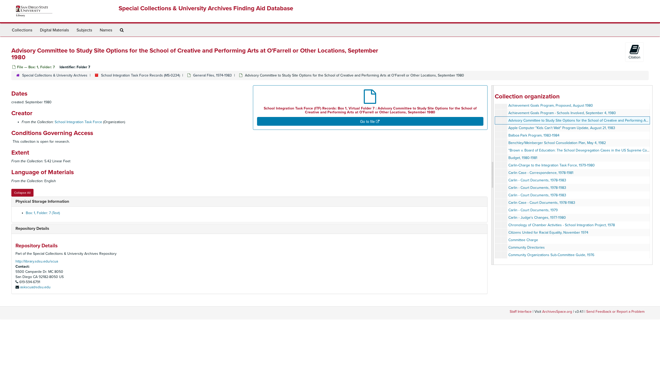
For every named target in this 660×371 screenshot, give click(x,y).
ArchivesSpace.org (557, 311)
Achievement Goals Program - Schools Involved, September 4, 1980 (562, 113)
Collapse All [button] (22, 193)
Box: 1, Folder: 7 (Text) (43, 213)
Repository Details (32, 228)
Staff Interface (521, 311)
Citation (634, 57)
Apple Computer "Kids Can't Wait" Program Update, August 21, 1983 (561, 128)
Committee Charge (523, 240)
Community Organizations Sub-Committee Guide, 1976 (551, 255)
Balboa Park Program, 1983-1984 (533, 135)
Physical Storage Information (42, 201)
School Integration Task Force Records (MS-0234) (140, 75)
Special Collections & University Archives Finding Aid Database (206, 8)
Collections (22, 30)
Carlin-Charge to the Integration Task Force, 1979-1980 (551, 165)
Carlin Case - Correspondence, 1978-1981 (540, 173)
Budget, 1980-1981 (522, 158)
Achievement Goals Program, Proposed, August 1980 (550, 105)
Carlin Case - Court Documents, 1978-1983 (541, 202)
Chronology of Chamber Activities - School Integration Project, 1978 (561, 225)
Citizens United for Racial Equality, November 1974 (548, 232)
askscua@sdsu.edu (35, 287)
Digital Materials (54, 30)
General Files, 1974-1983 (212, 75)
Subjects (84, 30)
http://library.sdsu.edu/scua (36, 261)
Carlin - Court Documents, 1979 (533, 210)
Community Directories (526, 247)
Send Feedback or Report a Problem (615, 311)
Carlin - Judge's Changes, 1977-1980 (537, 217)
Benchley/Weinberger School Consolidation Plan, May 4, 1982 (557, 143)
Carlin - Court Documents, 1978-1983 (537, 180)
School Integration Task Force (78, 122)
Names (106, 30)
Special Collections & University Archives (54, 75)
